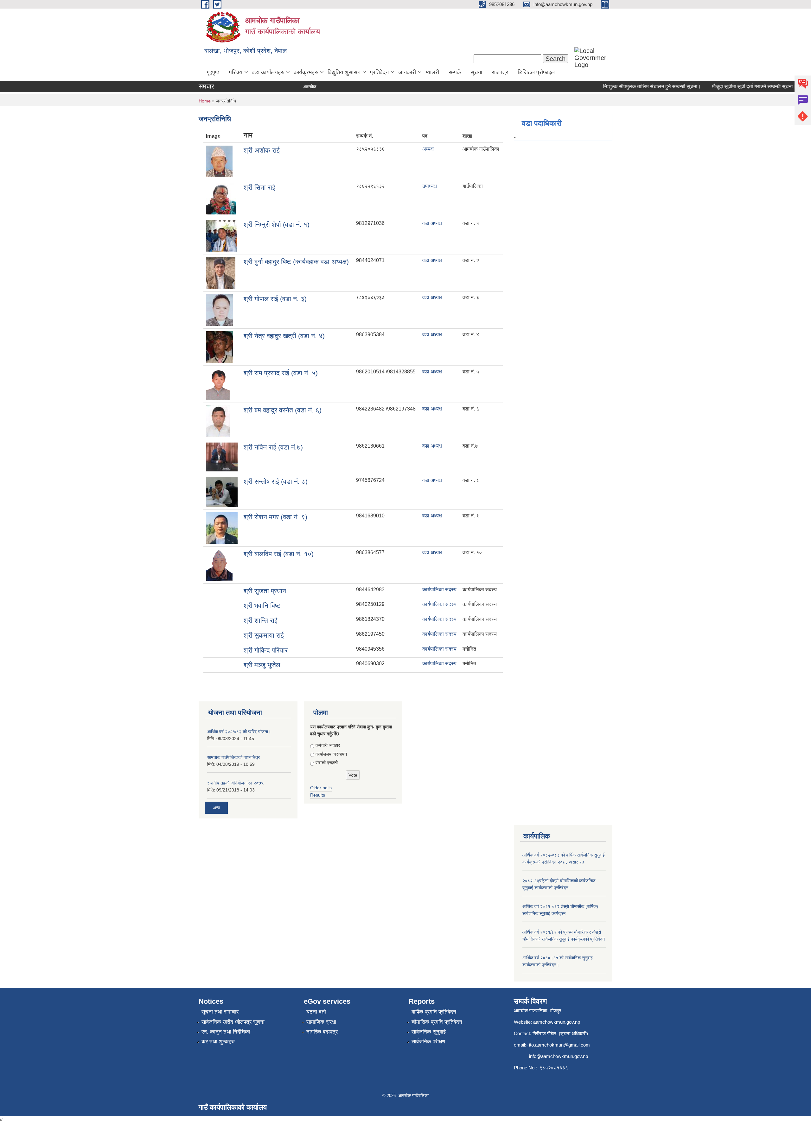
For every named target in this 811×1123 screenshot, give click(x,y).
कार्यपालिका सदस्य (439, 589)
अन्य (216, 807)
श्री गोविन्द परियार (266, 650)
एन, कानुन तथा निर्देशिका (225, 1032)
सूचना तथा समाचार (220, 1012)
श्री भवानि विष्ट (262, 605)
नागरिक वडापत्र (322, 1032)
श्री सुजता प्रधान (265, 590)
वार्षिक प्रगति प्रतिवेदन (434, 1012)
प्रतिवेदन (379, 72)
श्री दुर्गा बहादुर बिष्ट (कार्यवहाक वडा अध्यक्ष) (296, 261)
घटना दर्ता (316, 1012)
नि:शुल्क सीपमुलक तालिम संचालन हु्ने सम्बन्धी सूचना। (637, 86)
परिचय (235, 72)
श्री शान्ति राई (261, 620)
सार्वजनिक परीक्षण (428, 1042)
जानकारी (407, 72)
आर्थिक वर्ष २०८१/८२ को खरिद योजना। (239, 731)
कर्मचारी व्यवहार (328, 745)
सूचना (476, 72)
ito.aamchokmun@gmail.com (559, 1044)
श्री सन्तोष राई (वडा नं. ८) (276, 481)
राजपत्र (500, 72)
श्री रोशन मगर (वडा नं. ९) (275, 517)
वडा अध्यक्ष (432, 223)
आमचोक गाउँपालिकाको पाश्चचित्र (233, 757)
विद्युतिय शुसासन (344, 72)
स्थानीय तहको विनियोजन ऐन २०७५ (235, 782)
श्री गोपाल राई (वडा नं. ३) (275, 298)
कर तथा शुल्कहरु (218, 1042)
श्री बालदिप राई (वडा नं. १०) (279, 553)
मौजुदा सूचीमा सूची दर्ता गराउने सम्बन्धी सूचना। (739, 86)
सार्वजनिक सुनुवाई (429, 1032)
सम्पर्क (455, 72)
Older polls (321, 787)
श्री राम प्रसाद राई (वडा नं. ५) (281, 373)
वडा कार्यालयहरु (268, 72)
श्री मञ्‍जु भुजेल (262, 664)
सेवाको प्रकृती (327, 762)
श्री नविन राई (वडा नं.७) (273, 447)
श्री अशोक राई (262, 150)
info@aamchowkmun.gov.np (558, 1056)
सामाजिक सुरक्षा (321, 1022)
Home (205, 100)
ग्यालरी (432, 72)
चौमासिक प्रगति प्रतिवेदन (437, 1022)
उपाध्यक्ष (429, 186)
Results (317, 795)
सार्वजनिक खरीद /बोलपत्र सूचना (233, 1022)
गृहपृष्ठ (213, 72)
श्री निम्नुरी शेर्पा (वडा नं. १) (277, 224)
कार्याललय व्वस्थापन (331, 754)
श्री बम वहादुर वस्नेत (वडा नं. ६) (283, 410)
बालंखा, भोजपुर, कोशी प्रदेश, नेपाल (245, 50)
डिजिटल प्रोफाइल (536, 72)
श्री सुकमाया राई (264, 635)
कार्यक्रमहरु (306, 72)
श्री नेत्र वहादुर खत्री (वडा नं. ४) (284, 335)
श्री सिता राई (259, 187)
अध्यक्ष (428, 149)
